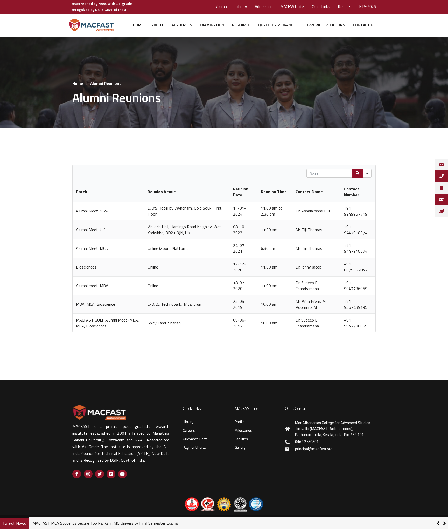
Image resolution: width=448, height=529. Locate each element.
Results (344, 7)
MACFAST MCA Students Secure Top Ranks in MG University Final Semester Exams (105, 523)
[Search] (357, 173)
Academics (182, 25)
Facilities (241, 438)
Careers (189, 430)
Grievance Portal (195, 438)
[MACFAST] (91, 25)
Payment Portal (194, 447)
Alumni (222, 7)
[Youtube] (122, 474)
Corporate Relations (324, 25)
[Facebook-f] (76, 474)
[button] (444, 523)
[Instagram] (88, 474)
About (157, 25)
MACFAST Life (292, 7)
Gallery (240, 447)
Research (241, 25)
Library (241, 7)
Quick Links (321, 7)
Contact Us (364, 25)
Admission (263, 7)
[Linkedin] (111, 474)
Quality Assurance (277, 25)
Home (138, 25)
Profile (240, 421)
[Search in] (367, 173)
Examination (212, 25)
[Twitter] (99, 474)
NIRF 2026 (367, 7)
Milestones (243, 430)
